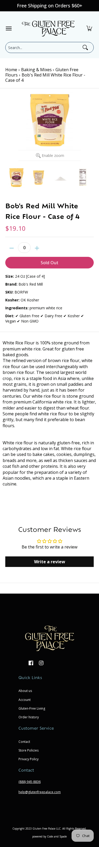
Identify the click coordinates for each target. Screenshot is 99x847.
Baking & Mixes (36, 70)
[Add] (37, 248)
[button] (89, 28)
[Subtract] (11, 248)
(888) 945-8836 (29, 781)
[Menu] (8, 28)
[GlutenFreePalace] (48, 28)
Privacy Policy (28, 759)
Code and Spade (57, 836)
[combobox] (43, 47)
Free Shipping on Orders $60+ (49, 5)
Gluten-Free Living (31, 708)
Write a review (49, 562)
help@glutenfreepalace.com (39, 792)
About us (25, 691)
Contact (24, 741)
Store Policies (28, 750)
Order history (28, 717)
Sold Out (49, 263)
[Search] (85, 47)
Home (11, 70)
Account (24, 699)
